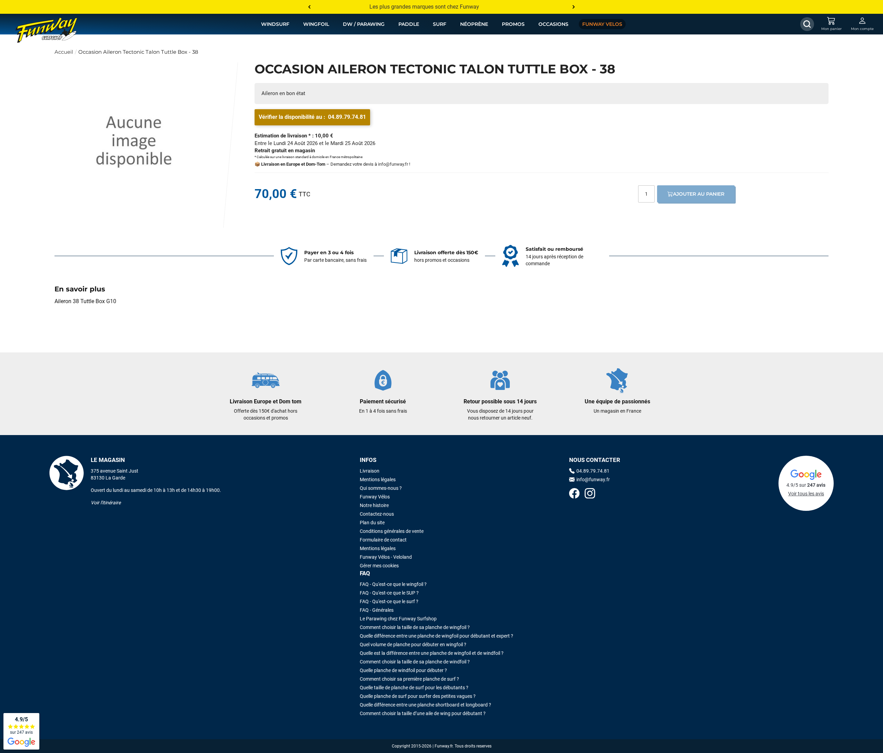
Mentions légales (378, 479)
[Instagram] (590, 494)
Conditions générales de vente (392, 531)
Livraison (369, 471)
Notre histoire (374, 505)
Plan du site (372, 522)
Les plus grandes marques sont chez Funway (424, 6)
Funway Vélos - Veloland (386, 557)
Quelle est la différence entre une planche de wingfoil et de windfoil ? (432, 653)
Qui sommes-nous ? (381, 488)
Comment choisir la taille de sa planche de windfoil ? (415, 661)
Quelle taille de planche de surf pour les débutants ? (414, 687)
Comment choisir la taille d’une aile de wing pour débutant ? (423, 713)
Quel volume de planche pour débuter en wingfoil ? (413, 644)
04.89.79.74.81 (347, 117)
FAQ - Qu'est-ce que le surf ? (389, 601)
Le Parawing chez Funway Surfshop (398, 618)
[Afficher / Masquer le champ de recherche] (807, 24)
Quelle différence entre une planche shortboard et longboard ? (425, 705)
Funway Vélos (375, 496)
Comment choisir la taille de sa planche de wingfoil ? (415, 627)
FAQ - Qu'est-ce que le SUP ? (389, 593)
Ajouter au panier (698, 194)
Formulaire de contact (383, 540)
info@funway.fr (393, 164)
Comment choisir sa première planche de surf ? (409, 679)
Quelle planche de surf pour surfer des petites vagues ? (418, 696)
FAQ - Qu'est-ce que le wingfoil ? (393, 584)
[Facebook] (574, 494)
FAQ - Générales (377, 610)
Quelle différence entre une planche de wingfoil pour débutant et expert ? (436, 636)
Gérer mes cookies (379, 565)
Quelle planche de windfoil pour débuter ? (403, 670)
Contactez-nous (377, 514)
